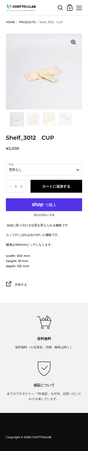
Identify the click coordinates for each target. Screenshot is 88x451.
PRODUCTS (27, 22)
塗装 (11, 164)
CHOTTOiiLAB (41, 437)
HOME (10, 22)
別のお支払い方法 (44, 215)
